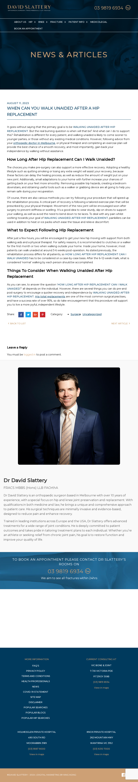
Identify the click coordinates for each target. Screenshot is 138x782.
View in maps (101, 687)
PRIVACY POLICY (35, 671)
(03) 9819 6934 (101, 682)
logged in (30, 354)
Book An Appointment (28, 28)
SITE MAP (35, 697)
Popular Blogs (35, 712)
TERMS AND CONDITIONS (35, 676)
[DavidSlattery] (29, 11)
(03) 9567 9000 (36, 748)
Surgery (76, 314)
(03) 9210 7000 (101, 748)
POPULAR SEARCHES (35, 707)
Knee (41, 22)
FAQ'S (35, 665)
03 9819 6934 (108, 8)
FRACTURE (56, 22)
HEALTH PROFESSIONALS (36, 681)
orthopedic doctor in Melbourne (34, 143)
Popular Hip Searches (36, 718)
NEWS (35, 686)
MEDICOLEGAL (98, 22)
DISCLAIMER (35, 702)
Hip (31, 22)
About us (20, 22)
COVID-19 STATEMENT (35, 691)
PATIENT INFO (76, 22)
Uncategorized (92, 314)
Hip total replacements (50, 296)
